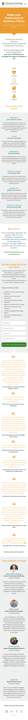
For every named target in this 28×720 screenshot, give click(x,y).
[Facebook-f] (16, 711)
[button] (25, 4)
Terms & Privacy (14, 715)
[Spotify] (6, 711)
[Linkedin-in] (11, 711)
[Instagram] (21, 711)
